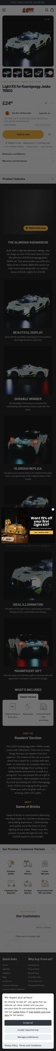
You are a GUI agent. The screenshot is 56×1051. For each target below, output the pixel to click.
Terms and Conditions (30, 1045)
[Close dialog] (53, 509)
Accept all (28, 1022)
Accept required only (28, 1029)
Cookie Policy (19, 1011)
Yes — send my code (41, 532)
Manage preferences (28, 1037)
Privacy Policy (11, 1045)
